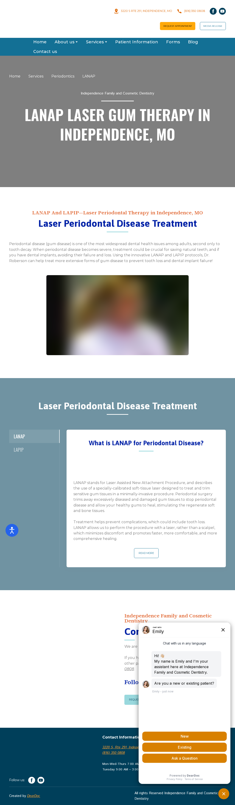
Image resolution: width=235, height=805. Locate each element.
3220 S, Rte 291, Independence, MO (129, 735)
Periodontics (62, 64)
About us (64, 29)
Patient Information (136, 29)
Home (40, 29)
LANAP (88, 64)
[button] (143, 8)
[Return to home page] (35, 12)
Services (95, 29)
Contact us (45, 39)
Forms (173, 29)
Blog (193, 29)
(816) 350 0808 (113, 740)
